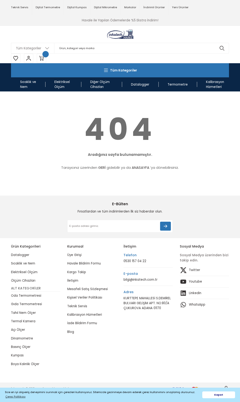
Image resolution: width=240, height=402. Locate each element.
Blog (70, 332)
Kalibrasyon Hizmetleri (84, 314)
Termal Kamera (23, 321)
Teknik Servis (77, 306)
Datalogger (20, 255)
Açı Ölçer (18, 329)
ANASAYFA (140, 167)
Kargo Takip (76, 272)
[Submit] (165, 226)
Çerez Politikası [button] (15, 396)
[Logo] (120, 34)
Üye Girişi (74, 255)
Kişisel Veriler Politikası (84, 297)
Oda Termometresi (26, 295)
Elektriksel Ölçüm (24, 272)
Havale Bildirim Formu (84, 263)
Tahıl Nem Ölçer (23, 313)
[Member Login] (28, 58)
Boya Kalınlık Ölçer (25, 364)
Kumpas (17, 355)
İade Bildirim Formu (82, 323)
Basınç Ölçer (20, 347)
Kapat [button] (218, 395)
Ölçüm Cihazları (23, 280)
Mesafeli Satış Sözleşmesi (87, 289)
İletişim (72, 280)
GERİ (102, 167)
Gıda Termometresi (26, 304)
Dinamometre (22, 338)
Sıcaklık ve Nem (23, 263)
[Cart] (41, 58)
